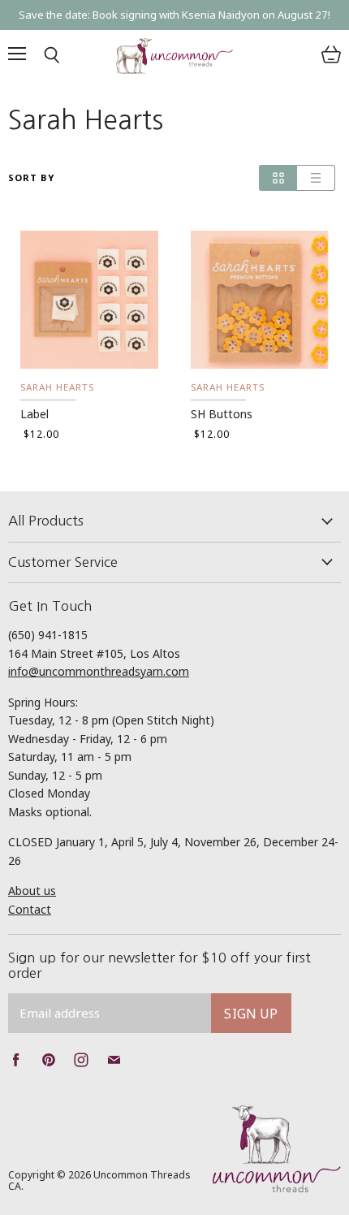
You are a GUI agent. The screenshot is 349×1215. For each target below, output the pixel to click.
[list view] (316, 178)
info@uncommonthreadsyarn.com (98, 671)
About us (32, 890)
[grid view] (278, 178)
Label (34, 414)
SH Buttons (221, 414)
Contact (29, 909)
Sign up (251, 1014)
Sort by (31, 178)
